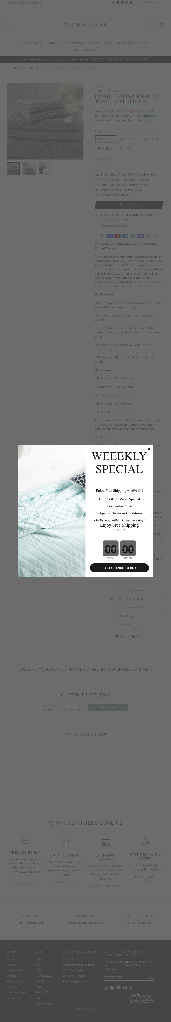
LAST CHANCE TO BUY (119, 568)
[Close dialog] (149, 449)
